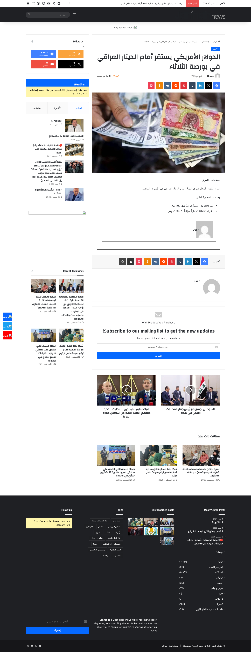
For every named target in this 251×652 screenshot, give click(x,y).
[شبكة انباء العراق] (199, 14)
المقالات (219, 572)
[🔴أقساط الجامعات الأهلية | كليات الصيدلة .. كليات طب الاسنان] (74, 150)
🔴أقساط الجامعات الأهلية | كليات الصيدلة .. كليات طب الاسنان (47, 149)
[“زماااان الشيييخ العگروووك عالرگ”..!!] (74, 194)
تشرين (98, 532)
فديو (221, 593)
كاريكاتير (219, 598)
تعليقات (36, 108)
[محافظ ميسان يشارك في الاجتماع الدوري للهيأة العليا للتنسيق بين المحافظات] (135, 531)
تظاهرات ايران (97, 538)
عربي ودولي (217, 588)
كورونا (220, 604)
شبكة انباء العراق (170, 645)
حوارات (219, 577)
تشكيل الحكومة (114, 538)
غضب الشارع (115, 549)
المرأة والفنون (216, 567)
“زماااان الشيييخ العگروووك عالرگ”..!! (48, 192)
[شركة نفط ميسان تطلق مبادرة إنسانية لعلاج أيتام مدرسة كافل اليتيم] (158, 455)
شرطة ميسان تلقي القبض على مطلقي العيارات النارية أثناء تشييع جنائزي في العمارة (144, 3)
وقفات (105, 555)
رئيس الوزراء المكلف (112, 544)
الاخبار (205, 41)
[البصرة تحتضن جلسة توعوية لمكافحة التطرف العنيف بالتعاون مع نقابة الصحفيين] (201, 455)
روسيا (95, 544)
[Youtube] (7, 335)
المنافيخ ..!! (56, 121)
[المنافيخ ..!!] (74, 125)
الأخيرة (57, 108)
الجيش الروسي (114, 526)
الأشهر (78, 108)
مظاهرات (117, 555)
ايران (108, 532)
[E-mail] (214, 247)
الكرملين (89, 526)
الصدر (100, 526)
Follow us (66, 510)
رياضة (220, 583)
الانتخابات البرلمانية (100, 520)
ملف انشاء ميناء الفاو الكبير (209, 609)
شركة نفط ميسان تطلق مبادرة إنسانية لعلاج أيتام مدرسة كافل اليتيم (161, 472)
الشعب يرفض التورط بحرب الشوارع (66, 136)
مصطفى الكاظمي (97, 549)
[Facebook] (7, 317)
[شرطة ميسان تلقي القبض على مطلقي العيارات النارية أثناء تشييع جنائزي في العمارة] (116, 455)
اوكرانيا (118, 532)
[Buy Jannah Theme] (125, 27)
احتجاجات (117, 520)
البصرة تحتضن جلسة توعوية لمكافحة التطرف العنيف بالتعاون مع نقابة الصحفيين (201, 472)
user (212, 76)
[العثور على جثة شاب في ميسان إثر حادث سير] (151, 531)
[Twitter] (7, 326)
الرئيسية (214, 41)
